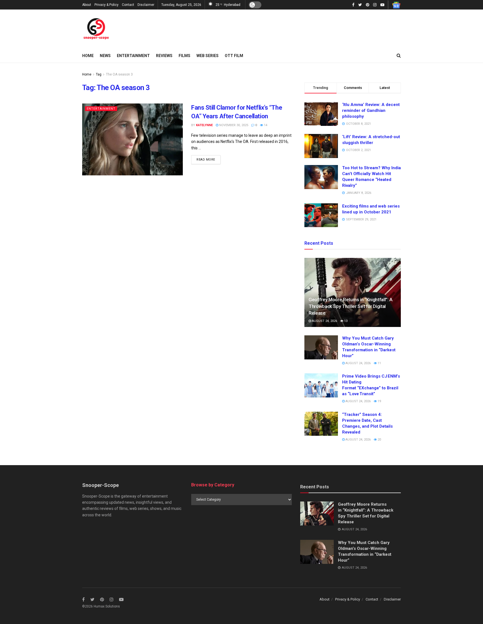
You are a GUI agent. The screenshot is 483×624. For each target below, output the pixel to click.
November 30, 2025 (233, 125)
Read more (205, 159)
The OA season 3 (119, 74)
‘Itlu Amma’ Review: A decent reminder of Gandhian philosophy (371, 110)
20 (379, 439)
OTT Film (234, 55)
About (86, 5)
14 (265, 125)
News (105, 55)
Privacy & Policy (106, 5)
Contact (128, 5)
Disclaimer (146, 5)
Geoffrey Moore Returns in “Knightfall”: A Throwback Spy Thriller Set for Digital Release (350, 306)
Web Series (207, 55)
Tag (98, 74)
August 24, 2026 (324, 321)
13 (345, 321)
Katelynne (204, 125)
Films (184, 55)
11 (379, 363)
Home (88, 55)
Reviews (164, 55)
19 (379, 401)
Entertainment (133, 55)
